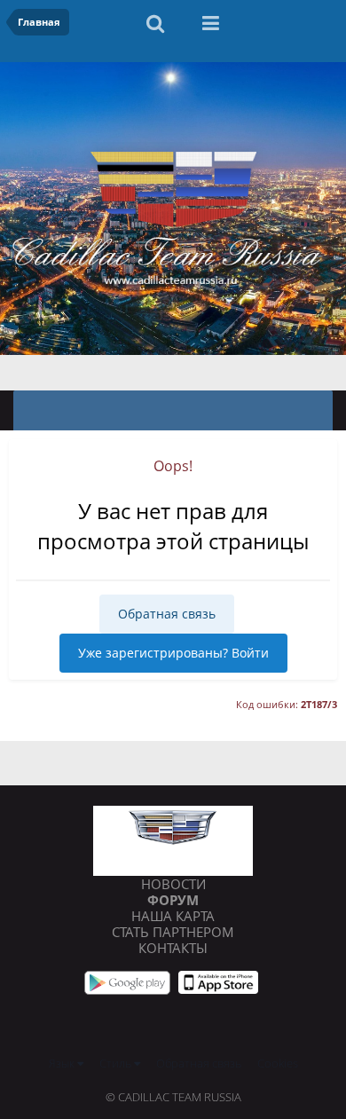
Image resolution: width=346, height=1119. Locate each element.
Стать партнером (173, 932)
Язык (63, 1063)
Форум (173, 900)
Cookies (277, 1063)
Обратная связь (167, 613)
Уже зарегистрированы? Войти (173, 652)
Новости (173, 884)
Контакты (173, 948)
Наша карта (173, 916)
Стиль (116, 1063)
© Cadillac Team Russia (173, 1097)
